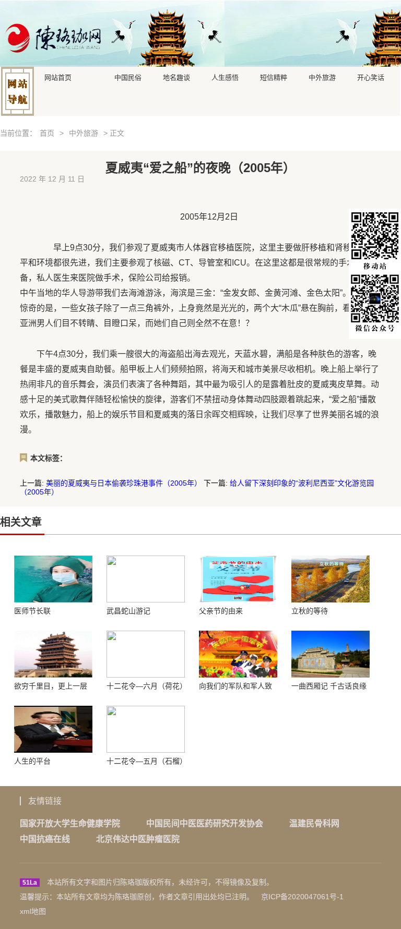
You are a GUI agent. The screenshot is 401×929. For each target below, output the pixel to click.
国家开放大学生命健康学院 (70, 823)
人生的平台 (32, 761)
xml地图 (33, 911)
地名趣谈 (176, 77)
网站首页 (58, 77)
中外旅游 (322, 77)
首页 (47, 133)
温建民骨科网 (314, 823)
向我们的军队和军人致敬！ (235, 686)
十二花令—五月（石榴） (146, 761)
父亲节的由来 (221, 611)
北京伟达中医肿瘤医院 (138, 839)
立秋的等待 (309, 611)
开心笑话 (370, 77)
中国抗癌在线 (45, 839)
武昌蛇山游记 (128, 611)
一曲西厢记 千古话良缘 (329, 686)
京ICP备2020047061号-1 (302, 896)
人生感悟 (225, 77)
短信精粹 (273, 77)
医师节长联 (32, 611)
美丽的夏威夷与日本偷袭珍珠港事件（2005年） (124, 483)
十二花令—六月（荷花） (146, 686)
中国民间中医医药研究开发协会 (204, 823)
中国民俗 (127, 77)
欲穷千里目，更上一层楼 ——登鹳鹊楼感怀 (50, 686)
